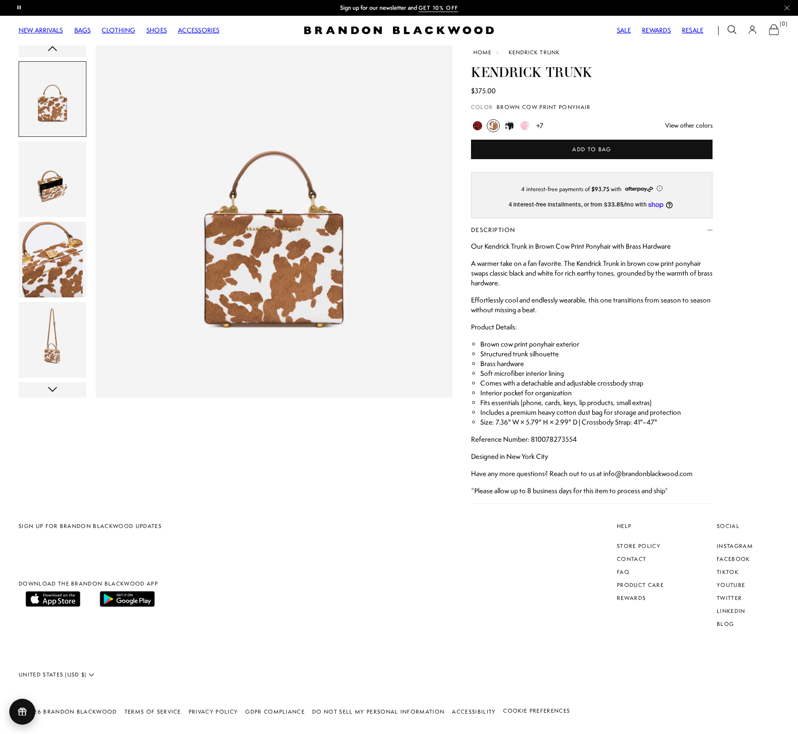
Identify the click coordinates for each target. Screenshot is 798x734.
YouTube (731, 585)
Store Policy (639, 546)
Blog (725, 624)
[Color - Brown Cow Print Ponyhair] (493, 125)
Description (493, 230)
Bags (82, 30)
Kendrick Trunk (534, 52)
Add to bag (591, 149)
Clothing (118, 30)
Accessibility (474, 711)
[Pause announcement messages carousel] (19, 8)
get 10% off (438, 8)
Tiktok (728, 572)
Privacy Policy (213, 711)
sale (624, 30)
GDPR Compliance (275, 711)
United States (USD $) (54, 674)
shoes (156, 30)
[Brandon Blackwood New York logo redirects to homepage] (399, 30)
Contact (631, 559)
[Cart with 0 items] (773, 31)
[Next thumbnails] (52, 390)
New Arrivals (41, 30)
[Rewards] (22, 712)
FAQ (623, 572)
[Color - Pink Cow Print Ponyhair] (524, 125)
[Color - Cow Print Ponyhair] (509, 125)
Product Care (640, 585)
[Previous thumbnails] (52, 49)
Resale (692, 30)
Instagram (735, 546)
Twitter (729, 598)
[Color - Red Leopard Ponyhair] (477, 125)
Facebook (733, 559)
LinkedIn (731, 611)
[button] (732, 31)
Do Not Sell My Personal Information (378, 711)
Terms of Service (152, 711)
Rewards (656, 30)
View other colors (689, 125)
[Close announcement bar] (787, 8)
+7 (539, 125)
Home (482, 52)
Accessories (198, 30)
